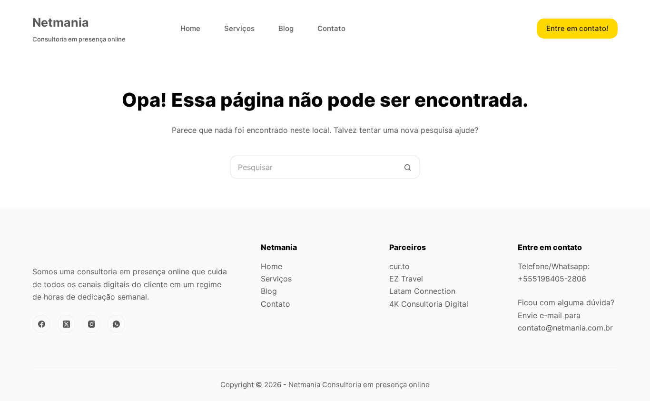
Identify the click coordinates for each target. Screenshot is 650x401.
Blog (286, 28)
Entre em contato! (577, 28)
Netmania (60, 22)
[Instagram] (91, 324)
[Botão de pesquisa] (408, 167)
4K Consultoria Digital (428, 304)
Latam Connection (422, 291)
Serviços (239, 28)
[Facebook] (41, 324)
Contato (331, 28)
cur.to (399, 266)
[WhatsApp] (117, 324)
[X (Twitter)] (67, 324)
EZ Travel (406, 278)
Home (190, 28)
